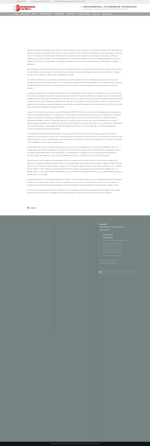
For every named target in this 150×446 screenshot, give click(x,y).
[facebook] (123, 2)
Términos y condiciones (107, 263)
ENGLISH (96, 14)
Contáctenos (84, 14)
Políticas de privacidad (107, 260)
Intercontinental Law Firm (112, 246)
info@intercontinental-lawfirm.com (115, 240)
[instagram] (135, 2)
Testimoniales (46, 14)
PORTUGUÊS (106, 14)
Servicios (25, 14)
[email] (120, 2)
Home (16, 14)
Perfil (34, 14)
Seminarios (59, 14)
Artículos (71, 14)
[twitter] (131, 2)
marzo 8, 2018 (21, 32)
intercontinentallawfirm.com (113, 243)
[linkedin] (127, 2)
